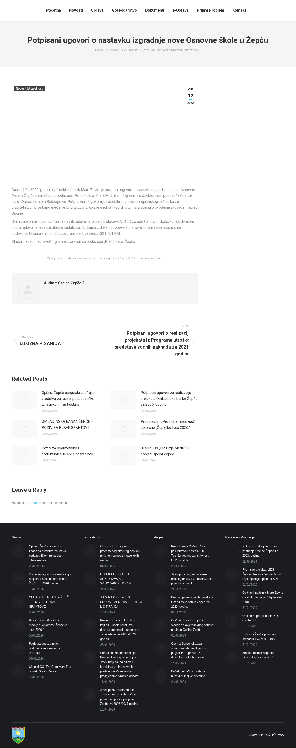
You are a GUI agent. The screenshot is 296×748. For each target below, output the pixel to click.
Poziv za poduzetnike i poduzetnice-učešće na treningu (67, 451)
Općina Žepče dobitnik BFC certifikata (260, 618)
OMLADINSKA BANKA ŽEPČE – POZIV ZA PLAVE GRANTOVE (67, 424)
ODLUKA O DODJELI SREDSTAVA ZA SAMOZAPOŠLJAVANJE (117, 578)
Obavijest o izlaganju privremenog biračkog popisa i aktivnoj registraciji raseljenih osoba (120, 553)
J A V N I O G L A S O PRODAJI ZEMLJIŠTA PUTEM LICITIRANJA (121, 602)
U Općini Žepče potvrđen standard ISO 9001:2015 (259, 637)
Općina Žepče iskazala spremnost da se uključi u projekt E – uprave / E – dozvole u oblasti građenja (188, 650)
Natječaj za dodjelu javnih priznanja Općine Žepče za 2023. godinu (260, 551)
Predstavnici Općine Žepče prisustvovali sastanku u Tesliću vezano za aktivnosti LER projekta (190, 553)
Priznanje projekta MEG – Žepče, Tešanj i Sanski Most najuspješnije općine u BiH (261, 574)
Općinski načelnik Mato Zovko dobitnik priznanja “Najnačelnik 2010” (262, 597)
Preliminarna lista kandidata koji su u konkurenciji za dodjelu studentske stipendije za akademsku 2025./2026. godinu (119, 630)
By (104, 258)
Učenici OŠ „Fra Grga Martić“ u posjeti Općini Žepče (165, 451)
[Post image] (24, 400)
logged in (35, 502)
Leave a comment (150, 258)
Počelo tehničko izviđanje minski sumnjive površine (188, 674)
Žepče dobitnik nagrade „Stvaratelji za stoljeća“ (258, 655)
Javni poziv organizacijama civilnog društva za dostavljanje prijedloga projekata (192, 578)
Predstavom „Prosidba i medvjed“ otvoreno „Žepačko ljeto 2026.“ (168, 424)
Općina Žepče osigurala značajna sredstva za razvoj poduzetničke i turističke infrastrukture (69, 398)
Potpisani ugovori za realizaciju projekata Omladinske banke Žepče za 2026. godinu (169, 398)
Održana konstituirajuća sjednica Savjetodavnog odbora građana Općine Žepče (192, 625)
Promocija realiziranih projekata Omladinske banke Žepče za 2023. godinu (192, 602)
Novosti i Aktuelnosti (29, 88)
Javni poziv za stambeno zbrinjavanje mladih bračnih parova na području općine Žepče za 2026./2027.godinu (119, 696)
